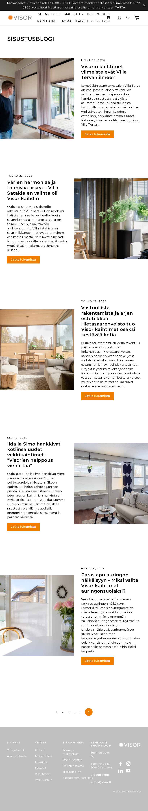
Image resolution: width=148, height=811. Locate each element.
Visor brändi (42, 774)
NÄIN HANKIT (47, 21)
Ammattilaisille (17, 756)
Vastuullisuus (43, 780)
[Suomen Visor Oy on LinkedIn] (120, 770)
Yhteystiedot (15, 750)
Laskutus (41, 762)
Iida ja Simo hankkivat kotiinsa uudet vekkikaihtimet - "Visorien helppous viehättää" (34, 454)
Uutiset (40, 750)
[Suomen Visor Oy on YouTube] (128, 770)
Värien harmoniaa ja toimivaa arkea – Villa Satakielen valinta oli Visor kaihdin (32, 190)
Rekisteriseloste (73, 766)
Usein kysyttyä (72, 760)
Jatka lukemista (97, 134)
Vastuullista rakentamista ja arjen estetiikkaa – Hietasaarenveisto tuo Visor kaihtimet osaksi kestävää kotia (108, 321)
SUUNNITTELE (49, 14)
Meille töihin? (44, 756)
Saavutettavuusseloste (74, 777)
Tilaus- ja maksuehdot (71, 752)
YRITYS (102, 21)
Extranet (40, 768)
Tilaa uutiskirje (72, 772)
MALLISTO (72, 14)
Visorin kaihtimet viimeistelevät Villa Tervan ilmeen (104, 72)
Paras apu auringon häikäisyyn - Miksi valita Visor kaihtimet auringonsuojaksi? (109, 583)
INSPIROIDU (97, 14)
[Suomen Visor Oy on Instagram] (128, 763)
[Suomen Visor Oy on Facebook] (120, 763)
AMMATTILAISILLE (76, 21)
